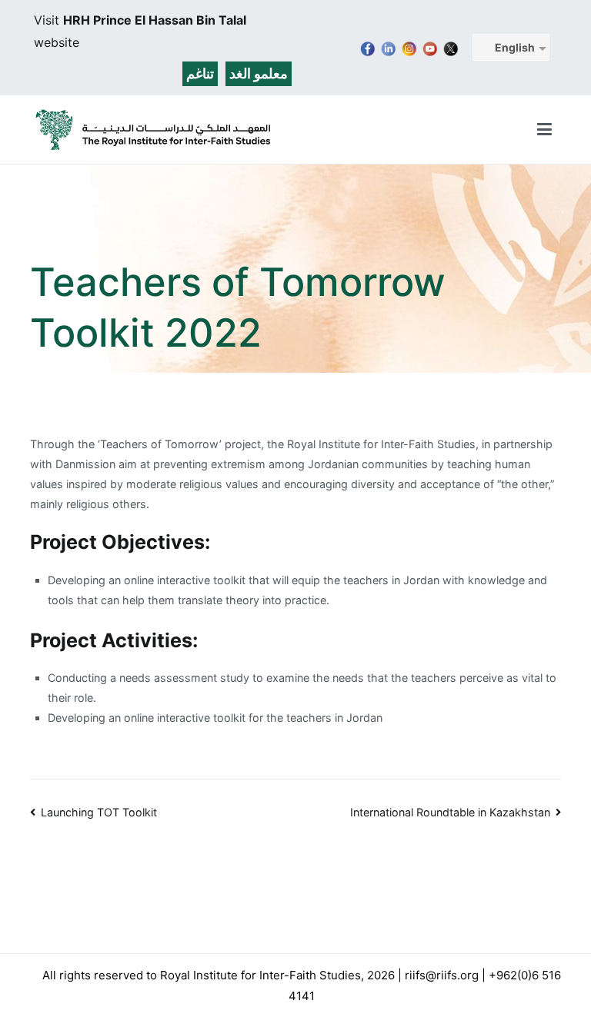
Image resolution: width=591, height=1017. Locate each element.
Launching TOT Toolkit (99, 812)
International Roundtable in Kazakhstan (450, 812)
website (56, 42)
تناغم (200, 73)
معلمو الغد (258, 73)
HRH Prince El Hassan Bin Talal (154, 20)
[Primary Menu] (544, 130)
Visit (48, 20)
